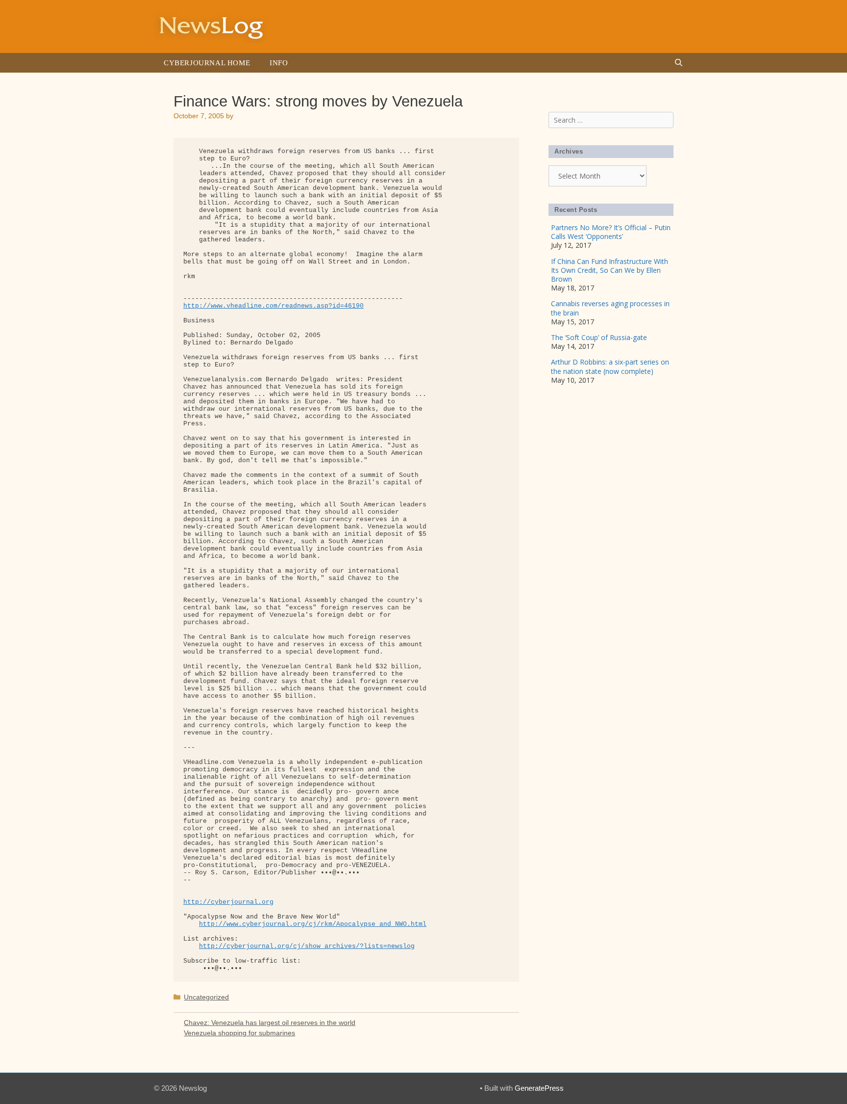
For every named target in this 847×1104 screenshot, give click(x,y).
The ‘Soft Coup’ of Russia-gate (599, 337)
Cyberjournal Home (207, 63)
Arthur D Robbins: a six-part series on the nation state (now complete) (610, 366)
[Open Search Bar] (678, 63)
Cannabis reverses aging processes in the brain (610, 308)
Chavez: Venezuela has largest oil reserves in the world (269, 1022)
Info (279, 63)
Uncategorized (206, 997)
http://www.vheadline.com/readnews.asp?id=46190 (273, 306)
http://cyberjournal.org (228, 902)
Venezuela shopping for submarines (239, 1033)
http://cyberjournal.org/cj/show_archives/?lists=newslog (307, 946)
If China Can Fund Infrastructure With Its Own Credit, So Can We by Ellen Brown (609, 270)
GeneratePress (539, 1088)
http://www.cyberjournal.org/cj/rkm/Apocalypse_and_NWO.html (312, 924)
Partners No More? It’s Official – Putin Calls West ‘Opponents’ (611, 232)
